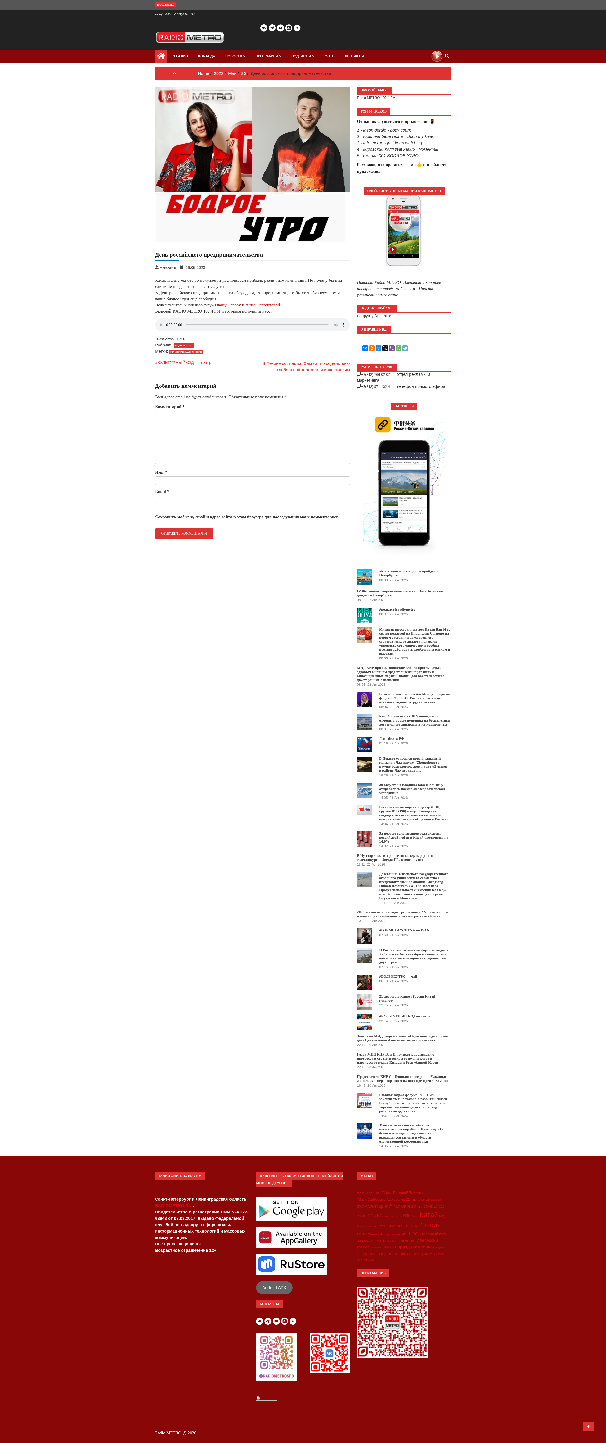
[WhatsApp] (398, 348)
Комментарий (170, 406)
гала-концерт (406, 1241)
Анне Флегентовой (262, 305)
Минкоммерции (367, 1226)
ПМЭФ (390, 1226)
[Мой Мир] (378, 348)
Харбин (396, 1234)
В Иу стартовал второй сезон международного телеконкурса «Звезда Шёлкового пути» (395, 858)
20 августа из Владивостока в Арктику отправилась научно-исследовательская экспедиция (412, 789)
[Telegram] (405, 348)
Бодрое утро (393, 1216)
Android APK (274, 1287)
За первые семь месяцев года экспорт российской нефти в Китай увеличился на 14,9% (413, 837)
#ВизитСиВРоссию (371, 1199)
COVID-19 (430, 1206)
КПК (406, 1216)
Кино (414, 1216)
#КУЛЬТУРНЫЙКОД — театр (183, 362)
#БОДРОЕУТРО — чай (398, 976)
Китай (428, 1215)
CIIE (419, 1206)
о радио (180, 56)
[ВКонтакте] (365, 348)
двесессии (427, 1240)
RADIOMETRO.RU (174, 1205)
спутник (386, 1254)
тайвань (399, 1254)
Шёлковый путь (433, 1234)
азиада (363, 1240)
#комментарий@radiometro (386, 1206)
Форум (385, 1234)
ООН (382, 1226)
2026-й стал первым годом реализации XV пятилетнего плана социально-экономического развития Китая (402, 914)
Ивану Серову (228, 305)
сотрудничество (368, 1254)
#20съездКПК (368, 1193)
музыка (389, 1247)
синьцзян (438, 1247)
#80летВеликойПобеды (401, 1193)
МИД (442, 1216)
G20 (441, 1206)
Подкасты (301, 56)
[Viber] (392, 348)
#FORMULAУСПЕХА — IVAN (404, 930)
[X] (385, 348)
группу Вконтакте (377, 316)
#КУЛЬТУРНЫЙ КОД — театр (404, 1016)
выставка (389, 1241)
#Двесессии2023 (398, 1199)
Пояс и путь (406, 1226)
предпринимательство (186, 352)
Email (162, 491)
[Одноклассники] (372, 348)
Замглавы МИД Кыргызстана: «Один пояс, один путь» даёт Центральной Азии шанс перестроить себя (402, 1038)
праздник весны (414, 1246)
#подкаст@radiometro (397, 609)
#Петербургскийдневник (426, 1199)
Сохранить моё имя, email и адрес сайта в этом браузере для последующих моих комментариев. (247, 516)
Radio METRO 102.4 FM (376, 98)
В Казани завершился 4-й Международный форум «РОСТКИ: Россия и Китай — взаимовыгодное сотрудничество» (414, 698)
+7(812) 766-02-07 (375, 374)
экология (438, 1253)
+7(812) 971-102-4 (375, 387)
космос (363, 1247)
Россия (429, 1225)
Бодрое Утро (183, 345)
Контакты (354, 56)
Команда (206, 56)
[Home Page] (161, 57)
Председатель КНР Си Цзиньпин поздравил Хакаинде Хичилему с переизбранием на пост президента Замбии (402, 1079)
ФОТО (330, 56)
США (362, 1234)
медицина (376, 1247)
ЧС (404, 1234)
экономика (365, 1260)
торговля (413, 1254)
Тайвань (373, 1234)
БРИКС (375, 1215)
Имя (161, 472)
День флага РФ (391, 738)
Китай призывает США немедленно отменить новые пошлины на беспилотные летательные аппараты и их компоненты (414, 720)
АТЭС (361, 1216)
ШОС (412, 1233)
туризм (426, 1253)
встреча (375, 1241)
